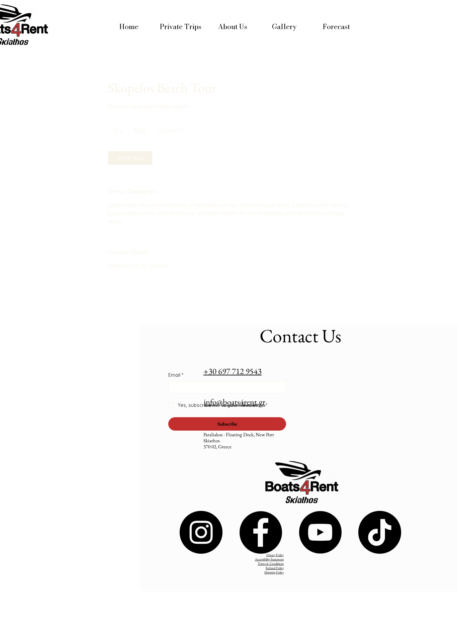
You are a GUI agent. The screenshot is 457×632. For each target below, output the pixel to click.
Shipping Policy (274, 572)
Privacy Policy (275, 555)
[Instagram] (201, 532)
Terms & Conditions (271, 563)
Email (175, 375)
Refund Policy (275, 568)
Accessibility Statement (269, 559)
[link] (130, 158)
